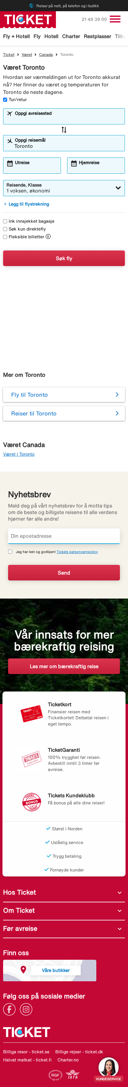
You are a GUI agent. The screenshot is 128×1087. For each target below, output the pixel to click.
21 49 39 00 (95, 19)
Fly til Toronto (29, 394)
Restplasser (97, 36)
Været (27, 54)
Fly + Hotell (16, 36)
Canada (46, 54)
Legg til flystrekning (26, 204)
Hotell (51, 36)
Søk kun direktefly (27, 229)
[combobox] (67, 119)
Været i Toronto (18, 454)
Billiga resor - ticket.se (26, 1052)
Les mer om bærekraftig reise (64, 666)
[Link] (11, 1008)
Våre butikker (56, 970)
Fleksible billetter (26, 237)
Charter (71, 36)
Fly (37, 36)
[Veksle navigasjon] (115, 19)
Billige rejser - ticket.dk (79, 1052)
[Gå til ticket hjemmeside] (28, 19)
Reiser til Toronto (34, 413)
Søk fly (64, 258)
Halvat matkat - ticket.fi (27, 1060)
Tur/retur (18, 99)
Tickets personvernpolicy (77, 551)
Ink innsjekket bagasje (31, 221)
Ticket (8, 54)
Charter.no (68, 1060)
